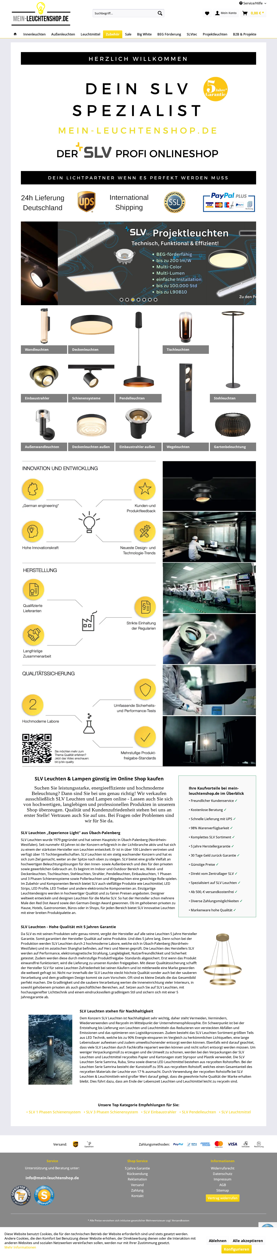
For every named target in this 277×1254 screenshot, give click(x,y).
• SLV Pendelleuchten (197, 1112)
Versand (137, 1185)
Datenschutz (222, 1174)
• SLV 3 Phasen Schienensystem (111, 1112)
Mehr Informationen (20, 1247)
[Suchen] (160, 13)
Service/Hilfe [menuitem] (253, 3)
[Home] (15, 34)
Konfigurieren (236, 1249)
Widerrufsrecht (222, 1168)
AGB (222, 1185)
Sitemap (222, 1190)
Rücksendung (137, 1174)
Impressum (222, 1179)
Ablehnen (218, 1240)
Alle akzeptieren (248, 1240)
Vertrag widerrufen (222, 1198)
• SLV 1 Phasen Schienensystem (53, 1112)
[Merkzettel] (207, 13)
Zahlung (137, 1190)
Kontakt (137, 1196)
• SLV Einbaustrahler (158, 1112)
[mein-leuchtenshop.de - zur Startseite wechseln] (42, 13)
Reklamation (137, 1179)
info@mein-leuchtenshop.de (52, 1177)
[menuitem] (128, 13)
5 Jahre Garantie (137, 1168)
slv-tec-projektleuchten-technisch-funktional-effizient (138, 263)
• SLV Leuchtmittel (235, 1112)
